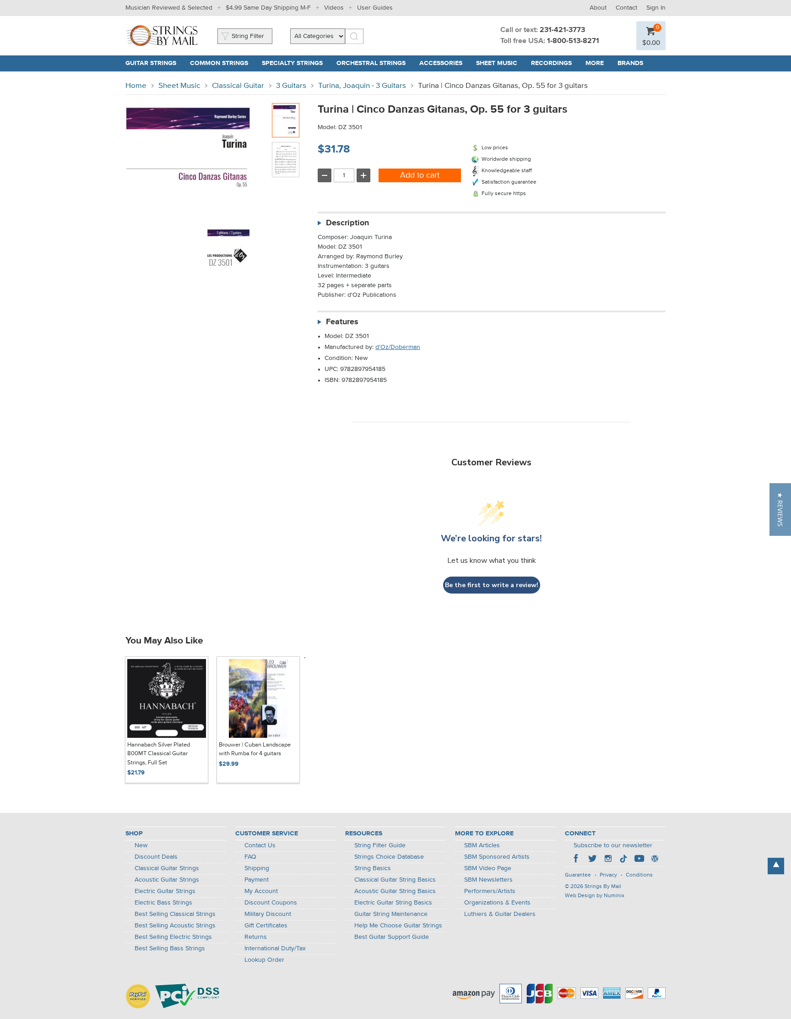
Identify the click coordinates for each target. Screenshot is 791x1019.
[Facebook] (577, 860)
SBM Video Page (487, 868)
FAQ (250, 857)
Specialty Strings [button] (292, 63)
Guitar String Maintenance (391, 914)
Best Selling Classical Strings (175, 914)
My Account (261, 891)
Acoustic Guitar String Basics (395, 891)
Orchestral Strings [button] (371, 63)
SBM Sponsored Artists (497, 857)
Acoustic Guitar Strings (167, 880)
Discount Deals (156, 857)
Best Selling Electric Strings (173, 937)
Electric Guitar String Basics (393, 902)
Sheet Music (179, 86)
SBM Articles (482, 845)
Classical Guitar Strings (167, 868)
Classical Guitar (238, 86)
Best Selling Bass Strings (170, 948)
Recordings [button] (551, 63)
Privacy (608, 875)
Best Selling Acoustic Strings (175, 925)
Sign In (656, 8)
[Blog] (654, 860)
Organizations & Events (497, 902)
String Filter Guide (380, 845)
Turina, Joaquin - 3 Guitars (362, 86)
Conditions (639, 875)
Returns (255, 937)
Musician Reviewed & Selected (168, 8)
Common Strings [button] (219, 63)
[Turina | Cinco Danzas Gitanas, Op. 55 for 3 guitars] (285, 120)
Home (135, 86)
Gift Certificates (265, 925)
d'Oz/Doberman (397, 347)
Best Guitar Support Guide (391, 937)
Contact (626, 8)
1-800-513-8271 (573, 41)
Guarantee (578, 875)
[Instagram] (608, 860)
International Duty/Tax (275, 948)
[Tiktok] (623, 860)
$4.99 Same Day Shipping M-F (268, 8)
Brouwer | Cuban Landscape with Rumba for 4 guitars (255, 749)
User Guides (375, 8)
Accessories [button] (440, 63)
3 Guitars (291, 86)
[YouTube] (639, 860)
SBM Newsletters (488, 880)
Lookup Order (264, 960)
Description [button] (347, 223)
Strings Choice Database (389, 857)
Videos (334, 8)
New (141, 845)
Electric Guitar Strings (165, 891)
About (598, 8)
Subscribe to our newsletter (613, 845)
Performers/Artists (489, 891)
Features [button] (342, 322)
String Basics (372, 868)
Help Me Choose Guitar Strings (398, 925)
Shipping (256, 868)
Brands (630, 63)
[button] (651, 42)
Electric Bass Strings (163, 902)
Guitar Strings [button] (150, 63)
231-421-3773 (562, 30)
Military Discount (267, 914)
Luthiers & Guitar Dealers (500, 914)
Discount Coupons (270, 902)
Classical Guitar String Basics (395, 880)
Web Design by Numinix (594, 896)
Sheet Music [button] (496, 63)
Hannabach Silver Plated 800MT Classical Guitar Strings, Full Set (158, 754)
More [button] (594, 63)
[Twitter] (592, 860)
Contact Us (260, 845)
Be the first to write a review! (491, 585)
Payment (256, 880)
